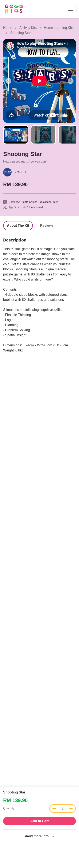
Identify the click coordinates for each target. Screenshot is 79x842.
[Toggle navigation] (70, 9)
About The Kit (18, 225)
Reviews (47, 225)
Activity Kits (28, 28)
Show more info (36, 836)
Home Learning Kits (59, 28)
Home (7, 28)
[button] (8, 81)
